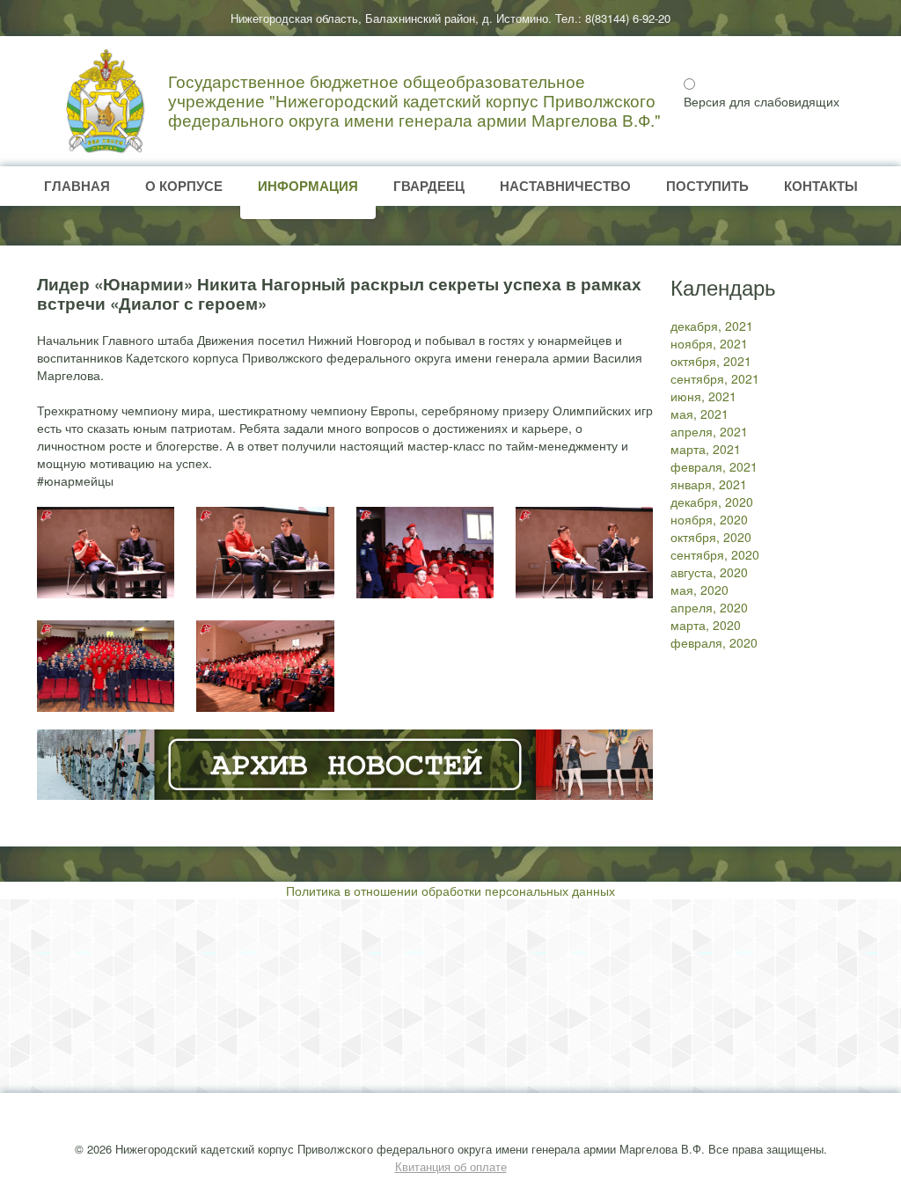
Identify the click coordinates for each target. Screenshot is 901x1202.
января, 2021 (708, 484)
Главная (77, 185)
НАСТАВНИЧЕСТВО (565, 185)
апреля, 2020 (709, 607)
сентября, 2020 (714, 554)
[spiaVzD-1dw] (584, 552)
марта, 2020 (705, 625)
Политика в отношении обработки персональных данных (450, 890)
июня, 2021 (703, 396)
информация (308, 185)
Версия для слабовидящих (761, 101)
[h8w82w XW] (264, 552)
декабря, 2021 (711, 325)
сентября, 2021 (714, 378)
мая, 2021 (699, 413)
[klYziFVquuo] (425, 552)
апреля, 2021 (709, 431)
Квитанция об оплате (451, 1166)
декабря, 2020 (711, 501)
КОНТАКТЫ (821, 185)
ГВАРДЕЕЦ (429, 185)
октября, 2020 (710, 537)
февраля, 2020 (714, 642)
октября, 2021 (710, 361)
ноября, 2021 (709, 343)
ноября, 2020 (709, 519)
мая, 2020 (699, 589)
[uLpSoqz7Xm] (105, 666)
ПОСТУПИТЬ (707, 185)
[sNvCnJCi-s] (105, 552)
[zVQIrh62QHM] (264, 666)
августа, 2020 (709, 572)
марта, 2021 (705, 449)
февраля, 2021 (714, 466)
